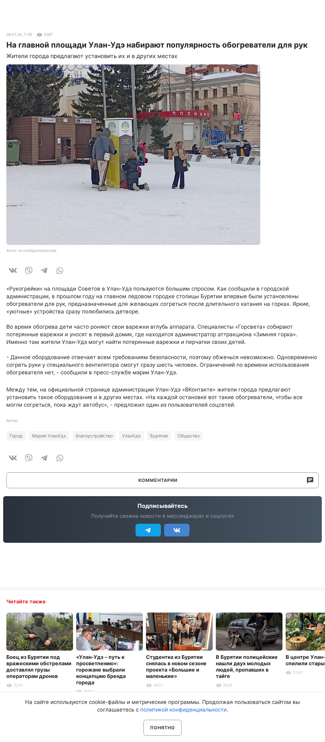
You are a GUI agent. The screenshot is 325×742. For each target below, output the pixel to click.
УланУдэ (131, 435)
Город (16, 435)
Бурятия (159, 435)
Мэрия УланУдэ (49, 435)
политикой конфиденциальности (183, 709)
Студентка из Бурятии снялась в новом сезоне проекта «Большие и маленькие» (176, 666)
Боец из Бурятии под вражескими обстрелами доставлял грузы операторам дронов (38, 666)
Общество (188, 435)
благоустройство (94, 435)
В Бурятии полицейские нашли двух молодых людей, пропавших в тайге (247, 666)
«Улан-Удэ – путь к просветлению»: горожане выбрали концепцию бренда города (101, 670)
